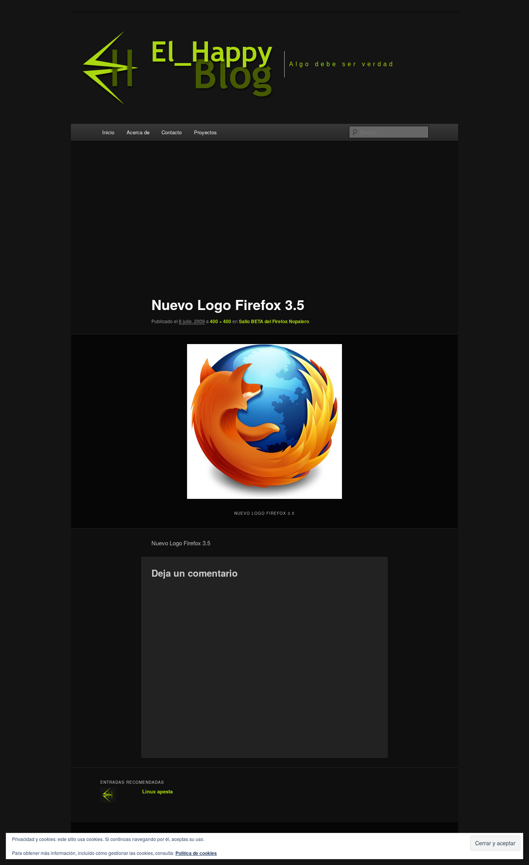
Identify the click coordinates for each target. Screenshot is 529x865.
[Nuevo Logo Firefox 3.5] (264, 421)
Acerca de (138, 132)
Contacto (171, 132)
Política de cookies (196, 853)
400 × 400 (220, 321)
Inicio (108, 132)
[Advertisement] (264, 220)
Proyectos (205, 132)
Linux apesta (157, 791)
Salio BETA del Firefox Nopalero (274, 321)
